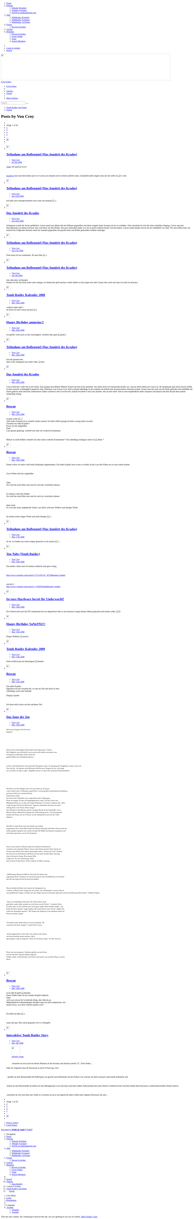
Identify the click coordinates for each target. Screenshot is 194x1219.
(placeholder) (17, 1184)
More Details (86, 1217)
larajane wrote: (18, 1056)
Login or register (13, 48)
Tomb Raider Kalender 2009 (25, 649)
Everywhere (6, 82)
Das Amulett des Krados (22, 213)
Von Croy (16, 160)
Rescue (11, 406)
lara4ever (10, 176)
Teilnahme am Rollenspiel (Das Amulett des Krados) (41, 154)
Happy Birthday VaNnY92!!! (25, 624)
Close (95, 1217)
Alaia (8, 167)
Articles (9, 91)
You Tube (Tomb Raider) (23, 554)
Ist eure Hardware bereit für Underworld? (35, 599)
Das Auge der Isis (18, 717)
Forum (9, 93)
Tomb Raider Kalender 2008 (25, 295)
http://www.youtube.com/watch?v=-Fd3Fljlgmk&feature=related (33, 586)
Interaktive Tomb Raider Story (27, 1035)
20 (7, 139)
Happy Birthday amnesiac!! (25, 322)
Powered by (16, 1130)
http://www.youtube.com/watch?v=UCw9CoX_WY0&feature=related (35, 575)
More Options (12, 98)
